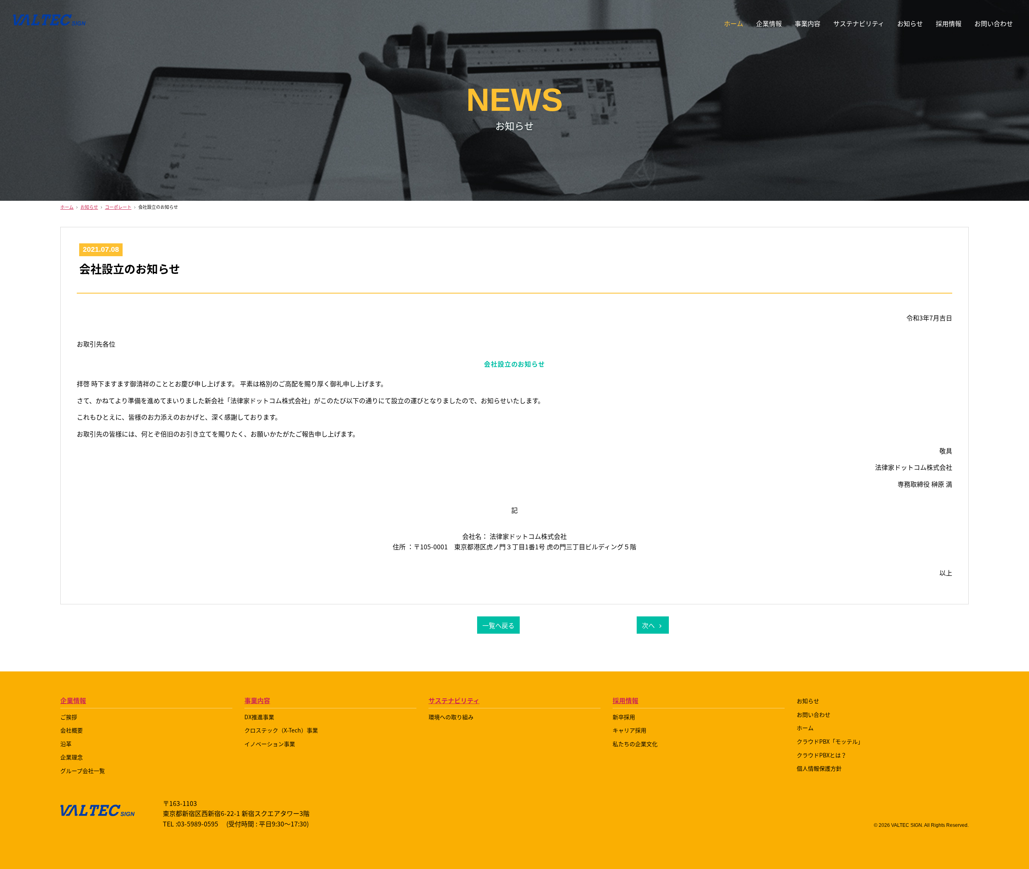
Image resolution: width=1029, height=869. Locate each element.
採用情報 (948, 23)
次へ (648, 625)
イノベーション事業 (269, 744)
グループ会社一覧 (82, 771)
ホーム (733, 23)
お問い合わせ (993, 23)
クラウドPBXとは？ (822, 755)
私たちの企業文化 (635, 744)
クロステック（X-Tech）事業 (281, 730)
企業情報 (73, 700)
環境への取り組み (451, 717)
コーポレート (118, 207)
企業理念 (71, 757)
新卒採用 (624, 717)
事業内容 (257, 700)
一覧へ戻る (498, 625)
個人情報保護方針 (819, 768)
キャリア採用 (629, 730)
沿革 (66, 744)
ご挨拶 (68, 717)
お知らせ (910, 23)
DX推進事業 (259, 717)
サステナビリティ (454, 700)
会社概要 (71, 730)
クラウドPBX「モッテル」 (830, 741)
